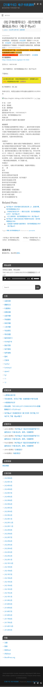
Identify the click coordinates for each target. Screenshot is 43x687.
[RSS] (40, 4)
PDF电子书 (8, 342)
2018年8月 (8, 608)
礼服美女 (7, 308)
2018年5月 (8, 615)
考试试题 (7, 334)
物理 (8, 230)
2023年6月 (8, 504)
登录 (18, 253)
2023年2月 (8, 515)
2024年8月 (8, 489)
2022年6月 (8, 541)
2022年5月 (8, 545)
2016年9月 (8, 630)
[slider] (37, 278)
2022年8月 (8, 534)
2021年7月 (8, 574)
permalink (32, 230)
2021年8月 (8, 571)
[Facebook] (34, 4)
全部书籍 (7, 316)
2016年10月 (8, 626)
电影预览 (16, 453)
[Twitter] (37, 4)
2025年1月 (8, 482)
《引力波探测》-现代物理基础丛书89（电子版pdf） (23, 216)
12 (5, 382)
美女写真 (7, 345)
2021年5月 (8, 582)
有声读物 (7, 353)
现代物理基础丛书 (15, 230)
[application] (22, 278)
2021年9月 (8, 567)
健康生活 (7, 305)
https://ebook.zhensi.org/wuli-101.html (15, 60)
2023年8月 (8, 500)
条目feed (7, 650)
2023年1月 (8, 519)
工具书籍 (7, 327)
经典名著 (7, 312)
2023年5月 (8, 508)
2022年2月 (8, 556)
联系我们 (19, 53)
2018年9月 (8, 604)
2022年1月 (8, 559)
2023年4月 (8, 511)
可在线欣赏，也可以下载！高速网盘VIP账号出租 (21, 399)
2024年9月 (8, 485)
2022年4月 (8, 548)
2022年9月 (8, 530)
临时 (6, 356)
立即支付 (23, 81)
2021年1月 (8, 597)
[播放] (5, 279)
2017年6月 (8, 622)
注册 (6, 643)
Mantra (29, 682)
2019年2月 (8, 600)
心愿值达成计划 (9, 395)
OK (37, 287)
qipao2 (6, 371)
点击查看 (35, 55)
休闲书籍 (7, 323)
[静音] (32, 279)
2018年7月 (8, 611)
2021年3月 (8, 589)
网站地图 (6, 466)
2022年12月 (8, 522)
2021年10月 (8, 563)
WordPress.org (9, 657)
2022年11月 (8, 526)
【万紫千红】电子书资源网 (18, 4)
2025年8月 (8, 478)
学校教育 (7, 319)
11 (5, 379)
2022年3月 (8, 552)
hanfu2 (6, 364)
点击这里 (22, 40)
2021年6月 (8, 578)
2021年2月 (8, 593)
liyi (5, 375)
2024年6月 (8, 497)
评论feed (7, 654)
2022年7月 (8, 537)
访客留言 (18, 449)
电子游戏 (7, 349)
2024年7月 (8, 493)
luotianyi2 (8, 368)
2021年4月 (8, 585)
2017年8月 (8, 619)
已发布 (6, 360)
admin (6, 30)
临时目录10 (8, 338)
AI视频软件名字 (9, 402)
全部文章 (22, 30)
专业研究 (7, 330)
